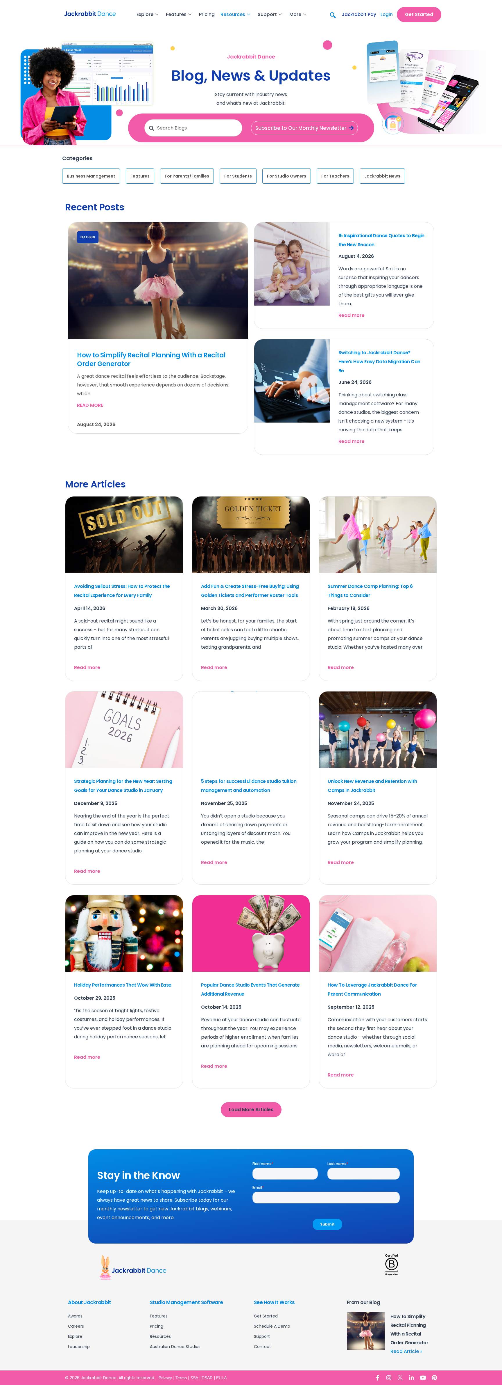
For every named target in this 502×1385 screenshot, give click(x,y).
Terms (181, 1377)
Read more (90, 405)
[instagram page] (389, 1377)
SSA (194, 1377)
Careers (76, 1326)
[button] (332, 14)
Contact (262, 1346)
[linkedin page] (411, 1377)
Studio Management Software (186, 1302)
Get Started (266, 1316)
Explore (145, 14)
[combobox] (193, 127)
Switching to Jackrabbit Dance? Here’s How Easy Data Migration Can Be (379, 361)
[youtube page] (423, 1377)
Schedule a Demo (272, 1326)
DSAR (207, 1377)
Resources (232, 14)
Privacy (165, 1377)
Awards (75, 1316)
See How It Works (274, 1302)
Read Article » (406, 1351)
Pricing (207, 14)
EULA (221, 1377)
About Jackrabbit (89, 1302)
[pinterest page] (434, 1377)
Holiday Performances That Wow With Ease (122, 985)
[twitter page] (400, 1377)
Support (267, 14)
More (295, 14)
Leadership (79, 1346)
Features (176, 14)
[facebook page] (377, 1377)
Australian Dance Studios (175, 1346)
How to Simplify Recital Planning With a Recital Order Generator (151, 359)
